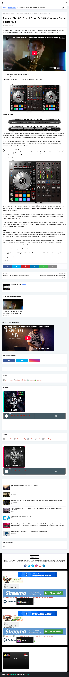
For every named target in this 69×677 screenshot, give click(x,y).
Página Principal (6, 13)
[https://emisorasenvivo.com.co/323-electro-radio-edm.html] (10, 577)
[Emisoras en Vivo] (37, 577)
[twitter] (22, 360)
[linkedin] (43, 565)
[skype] (32, 565)
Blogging (13, 674)
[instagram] (34, 360)
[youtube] (40, 565)
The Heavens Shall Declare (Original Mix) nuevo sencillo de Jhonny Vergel (29, 531)
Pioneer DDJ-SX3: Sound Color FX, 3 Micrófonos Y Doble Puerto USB (13, 312)
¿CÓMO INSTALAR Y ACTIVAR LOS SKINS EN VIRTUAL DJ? (24, 493)
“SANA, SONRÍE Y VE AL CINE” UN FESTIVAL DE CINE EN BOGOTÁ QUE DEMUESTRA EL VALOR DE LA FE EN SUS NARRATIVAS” (36, 509)
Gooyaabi (26, 674)
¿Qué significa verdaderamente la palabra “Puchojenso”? (25, 485)
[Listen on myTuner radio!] (11, 586)
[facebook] (9, 360)
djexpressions (16, 257)
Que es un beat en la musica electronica (21, 516)
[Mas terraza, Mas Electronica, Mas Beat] (31, 416)
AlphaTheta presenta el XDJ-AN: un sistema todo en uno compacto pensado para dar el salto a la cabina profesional (36, 501)
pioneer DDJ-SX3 (15, 13)
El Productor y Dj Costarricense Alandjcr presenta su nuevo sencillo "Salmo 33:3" (34, 7)
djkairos (6, 25)
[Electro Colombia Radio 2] (31, 471)
